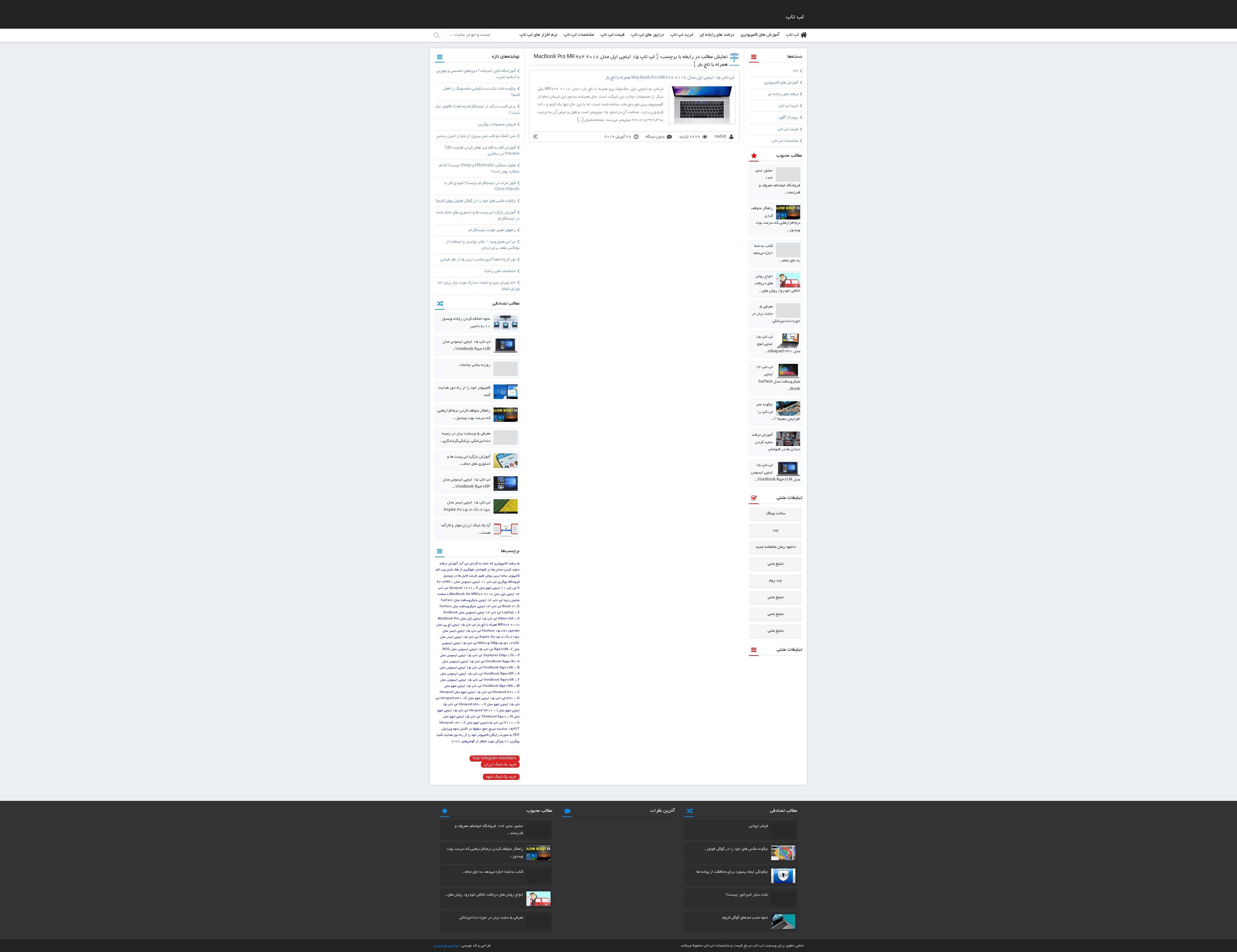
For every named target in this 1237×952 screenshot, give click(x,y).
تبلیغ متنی (775, 564)
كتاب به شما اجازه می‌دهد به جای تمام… (492, 872)
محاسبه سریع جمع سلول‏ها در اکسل (483, 729)
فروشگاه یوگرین (508, 582)
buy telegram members (494, 758)
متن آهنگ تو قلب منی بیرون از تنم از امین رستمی (476, 136)
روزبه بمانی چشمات (474, 365)
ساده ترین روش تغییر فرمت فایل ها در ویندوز (475, 576)
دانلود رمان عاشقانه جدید (776, 547)
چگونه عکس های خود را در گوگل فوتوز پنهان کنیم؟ (476, 201)
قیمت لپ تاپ (612, 35)
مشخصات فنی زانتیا (500, 271)
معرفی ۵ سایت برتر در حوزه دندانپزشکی (491, 918)
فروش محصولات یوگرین (497, 124)
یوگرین (515, 741)
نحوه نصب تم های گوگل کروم (745, 918)
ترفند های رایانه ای (717, 35)
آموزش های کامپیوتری (760, 35)
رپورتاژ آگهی (788, 117)
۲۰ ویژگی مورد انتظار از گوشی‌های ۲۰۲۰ (480, 741)
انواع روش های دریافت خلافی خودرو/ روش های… (484, 895)
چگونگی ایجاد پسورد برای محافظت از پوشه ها (732, 872)
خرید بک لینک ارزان (500, 765)
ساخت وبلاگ (775, 513)
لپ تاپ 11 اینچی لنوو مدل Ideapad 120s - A (482, 588)
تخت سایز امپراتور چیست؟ (747, 895)
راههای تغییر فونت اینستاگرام (492, 230)
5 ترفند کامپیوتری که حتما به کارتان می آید (489, 564)
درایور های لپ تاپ (647, 35)
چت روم (775, 580)
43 (795, 71)
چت (776, 530)
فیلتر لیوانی (758, 826)
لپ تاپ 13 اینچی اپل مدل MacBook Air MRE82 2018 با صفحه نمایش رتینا (479, 594)
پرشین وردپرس (445, 946)
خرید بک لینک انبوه (501, 777)
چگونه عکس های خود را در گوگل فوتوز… (736, 849)
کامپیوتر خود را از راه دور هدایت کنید (462, 735)
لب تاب (792, 35)
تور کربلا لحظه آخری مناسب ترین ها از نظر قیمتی (478, 259)
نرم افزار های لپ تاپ (538, 35)
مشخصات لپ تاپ (579, 35)
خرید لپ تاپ (682, 35)
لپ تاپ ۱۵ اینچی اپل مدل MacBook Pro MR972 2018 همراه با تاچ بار (669, 77)
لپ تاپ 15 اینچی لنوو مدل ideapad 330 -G (472, 698)
